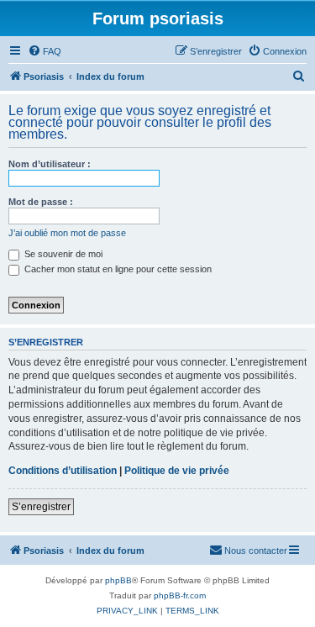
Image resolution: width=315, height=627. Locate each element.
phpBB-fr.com (180, 595)
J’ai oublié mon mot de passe (67, 233)
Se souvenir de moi (62, 254)
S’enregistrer (41, 507)
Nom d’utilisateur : (49, 164)
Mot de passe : (40, 202)
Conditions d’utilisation (62, 471)
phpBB (118, 580)
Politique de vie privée (176, 471)
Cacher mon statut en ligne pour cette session (117, 269)
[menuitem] (44, 51)
